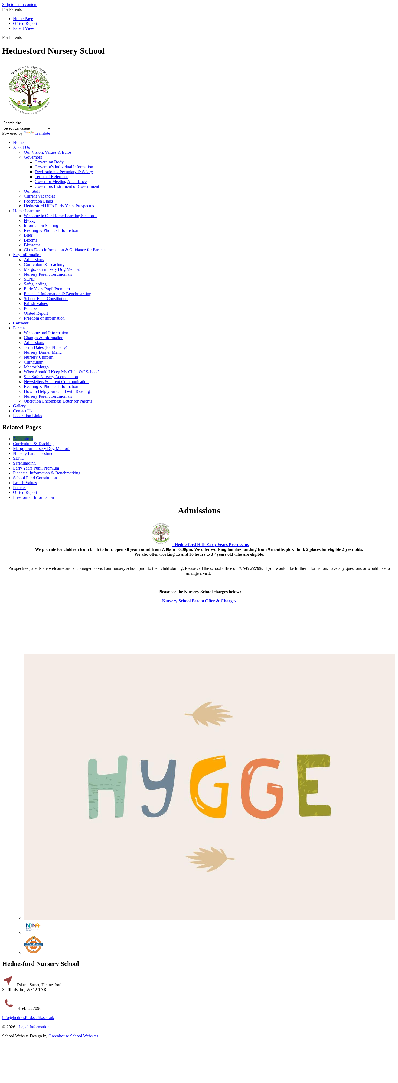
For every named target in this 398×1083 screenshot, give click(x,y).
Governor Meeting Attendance (61, 181)
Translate (42, 133)
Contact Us (22, 411)
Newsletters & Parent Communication (56, 381)
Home (18, 142)
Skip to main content (19, 4)
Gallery (19, 406)
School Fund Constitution (46, 298)
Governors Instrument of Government (67, 186)
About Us (21, 147)
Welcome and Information (46, 332)
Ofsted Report (25, 23)
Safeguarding (35, 284)
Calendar (20, 323)
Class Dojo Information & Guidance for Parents (64, 250)
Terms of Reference (51, 176)
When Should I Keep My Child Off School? (62, 371)
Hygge (29, 220)
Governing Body (49, 162)
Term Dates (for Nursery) (45, 347)
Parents (19, 328)
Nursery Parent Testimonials (48, 274)
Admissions (34, 259)
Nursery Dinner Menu (43, 352)
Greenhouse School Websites (73, 1036)
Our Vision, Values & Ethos (47, 152)
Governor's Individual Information (64, 167)
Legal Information (34, 1026)
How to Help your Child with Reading (57, 391)
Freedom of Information (44, 318)
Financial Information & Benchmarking (57, 293)
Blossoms (32, 245)
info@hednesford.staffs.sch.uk (28, 1017)
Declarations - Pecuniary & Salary (64, 171)
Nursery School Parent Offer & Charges (199, 601)
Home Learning (26, 210)
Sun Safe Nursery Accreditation (51, 376)
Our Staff (32, 191)
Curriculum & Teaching (44, 264)
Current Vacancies (39, 196)
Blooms (30, 240)
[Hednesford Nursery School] (29, 117)
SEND (29, 279)
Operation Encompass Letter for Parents (58, 401)
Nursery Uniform (38, 357)
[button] (24, 37)
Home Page (23, 18)
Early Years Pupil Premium (47, 289)
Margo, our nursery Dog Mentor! (52, 269)
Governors (33, 157)
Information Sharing (41, 225)
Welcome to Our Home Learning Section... (60, 215)
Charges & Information (43, 337)
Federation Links (38, 201)
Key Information (27, 254)
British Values (36, 303)
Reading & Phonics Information (51, 230)
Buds (28, 235)
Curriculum (33, 362)
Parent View (23, 28)
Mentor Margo (36, 367)
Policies (30, 308)
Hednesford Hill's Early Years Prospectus (59, 206)
